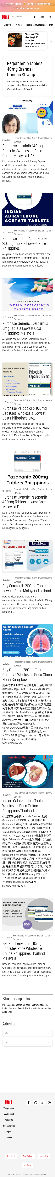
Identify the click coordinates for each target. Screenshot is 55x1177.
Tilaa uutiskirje (8, 1126)
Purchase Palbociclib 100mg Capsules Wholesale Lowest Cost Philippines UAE (24, 413)
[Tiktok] (50, 17)
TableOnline (27, 1156)
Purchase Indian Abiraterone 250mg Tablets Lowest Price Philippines (24, 244)
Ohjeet (8, 1132)
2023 (7, 1043)
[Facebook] (34, 17)
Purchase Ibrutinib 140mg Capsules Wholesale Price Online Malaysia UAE (22, 151)
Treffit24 (27, 1165)
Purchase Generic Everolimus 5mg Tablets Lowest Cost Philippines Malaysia (25, 328)
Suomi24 (44, 1156)
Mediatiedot (9, 1114)
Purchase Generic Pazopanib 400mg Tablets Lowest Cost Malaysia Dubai (24, 502)
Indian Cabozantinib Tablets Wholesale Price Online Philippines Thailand (23, 806)
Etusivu (7, 25)
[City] (8, 1102)
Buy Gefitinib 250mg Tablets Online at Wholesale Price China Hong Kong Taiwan (27, 675)
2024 (7, 1033)
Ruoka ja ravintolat (35, 25)
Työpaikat (9, 1120)
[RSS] (50, 1103)
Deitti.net (11, 1156)
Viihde (19, 25)
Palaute (8, 1137)
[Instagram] (42, 17)
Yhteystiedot (9, 1108)
